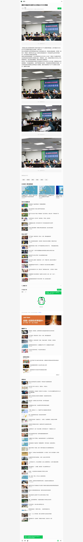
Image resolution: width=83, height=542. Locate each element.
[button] (22, 541)
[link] (25, 541)
